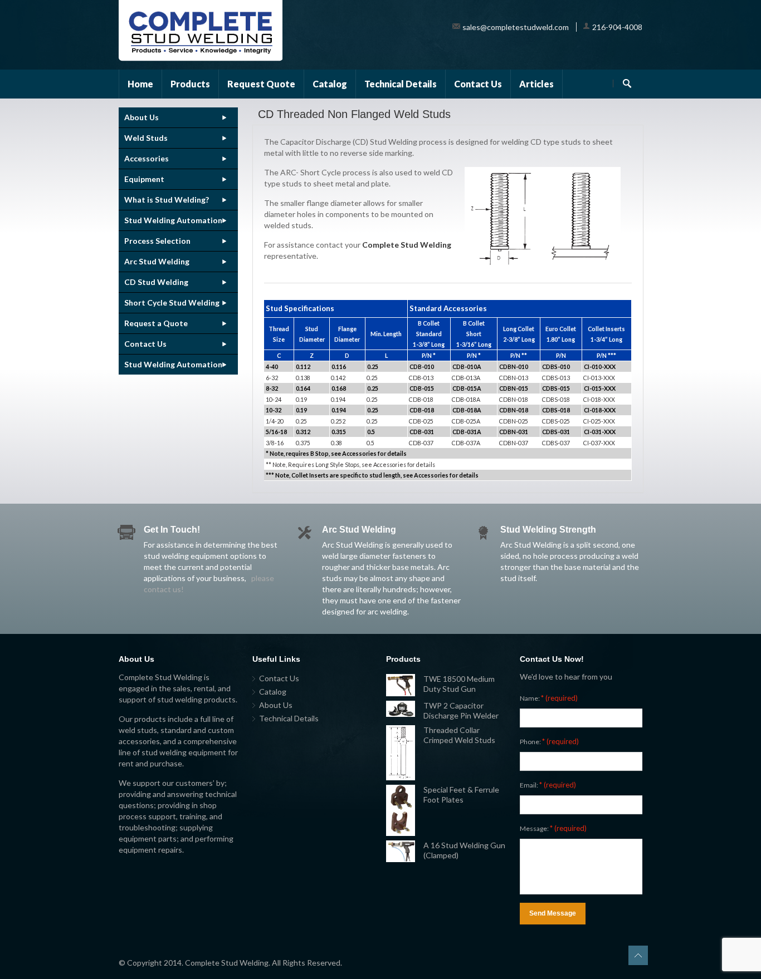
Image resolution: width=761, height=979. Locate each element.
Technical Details (400, 83)
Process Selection (157, 240)
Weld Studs (146, 137)
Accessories (146, 158)
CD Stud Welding (156, 282)
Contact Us (478, 83)
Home (140, 83)
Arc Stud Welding (156, 261)
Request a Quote (156, 323)
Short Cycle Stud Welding (171, 302)
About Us (141, 117)
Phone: (549, 741)
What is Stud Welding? (166, 199)
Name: (549, 697)
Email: (548, 784)
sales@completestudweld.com (515, 27)
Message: (553, 828)
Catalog (330, 83)
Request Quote (261, 83)
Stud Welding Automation (173, 220)
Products (190, 83)
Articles (536, 83)
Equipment (144, 179)
